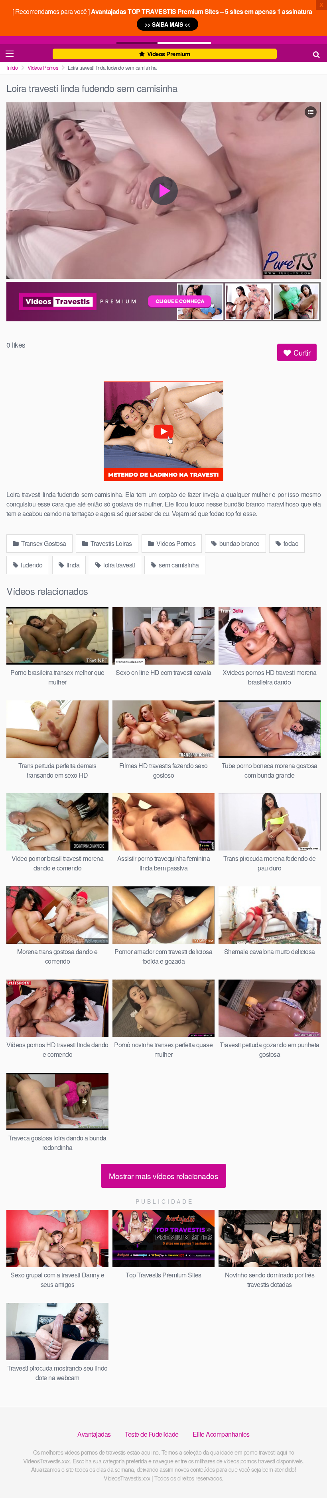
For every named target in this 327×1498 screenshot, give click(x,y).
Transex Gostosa (43, 543)
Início (12, 67)
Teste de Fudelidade (152, 1434)
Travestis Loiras (110, 543)
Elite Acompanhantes (221, 1434)
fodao (290, 543)
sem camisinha (178, 564)
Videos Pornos (43, 67)
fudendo (31, 564)
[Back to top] (305, 1472)
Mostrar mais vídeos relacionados (163, 1175)
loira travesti (118, 564)
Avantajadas (94, 1434)
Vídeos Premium (168, 53)
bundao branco (239, 543)
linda (72, 564)
